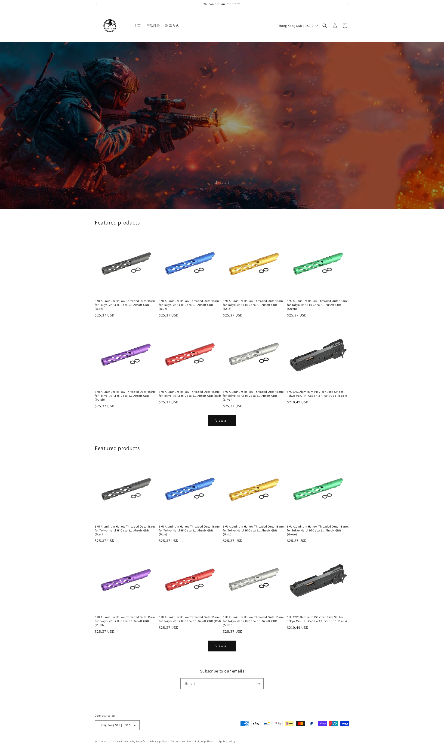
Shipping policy (225, 741)
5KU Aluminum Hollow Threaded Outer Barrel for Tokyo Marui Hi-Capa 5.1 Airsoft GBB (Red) (190, 394)
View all (222, 420)
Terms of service (181, 741)
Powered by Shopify (133, 741)
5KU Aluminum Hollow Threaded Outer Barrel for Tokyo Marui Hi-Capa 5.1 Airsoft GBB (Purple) (126, 396)
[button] (325, 26)
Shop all (222, 182)
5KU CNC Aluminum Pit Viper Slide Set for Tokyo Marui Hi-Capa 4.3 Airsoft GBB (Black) (317, 394)
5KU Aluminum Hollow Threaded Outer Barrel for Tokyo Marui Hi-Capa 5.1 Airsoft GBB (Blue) (190, 305)
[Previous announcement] (96, 4)
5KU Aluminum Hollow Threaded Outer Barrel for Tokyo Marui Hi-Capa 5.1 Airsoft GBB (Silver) (254, 396)
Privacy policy (158, 741)
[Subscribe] (258, 683)
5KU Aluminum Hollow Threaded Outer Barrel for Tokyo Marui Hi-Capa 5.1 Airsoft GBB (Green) (318, 305)
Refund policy (203, 741)
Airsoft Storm (112, 741)
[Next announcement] (347, 4)
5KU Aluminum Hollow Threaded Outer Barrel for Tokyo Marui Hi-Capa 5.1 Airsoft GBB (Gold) (254, 305)
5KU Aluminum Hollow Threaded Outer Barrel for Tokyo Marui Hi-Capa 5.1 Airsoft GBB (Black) (126, 305)
